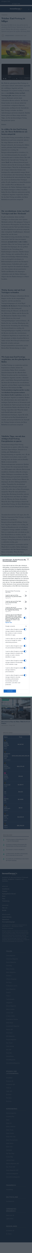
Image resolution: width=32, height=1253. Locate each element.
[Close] (28, 560)
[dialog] (16, 626)
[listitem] (16, 591)
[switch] (25, 596)
